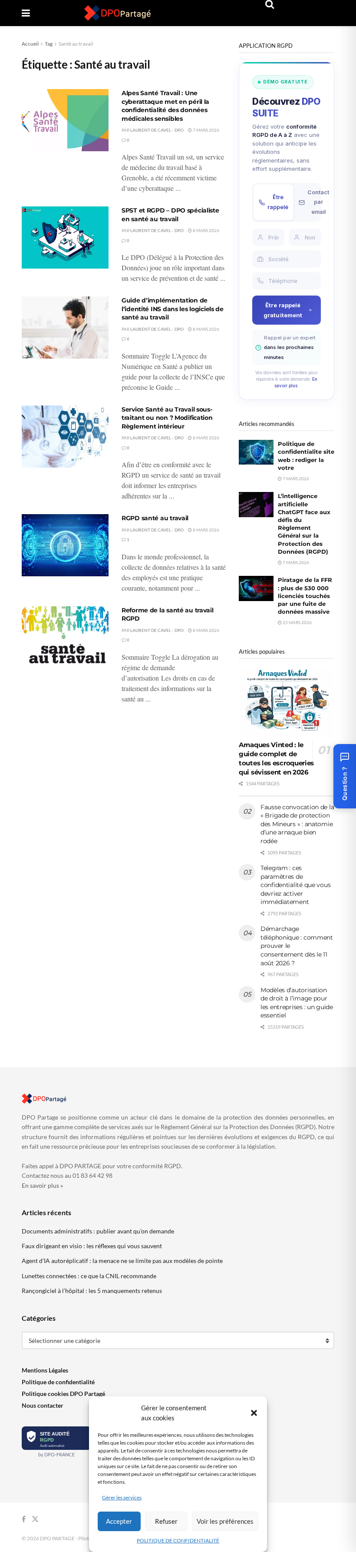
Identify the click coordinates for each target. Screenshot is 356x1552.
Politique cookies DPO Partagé (63, 1393)
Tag (49, 43)
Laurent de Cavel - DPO (157, 130)
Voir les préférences (225, 1521)
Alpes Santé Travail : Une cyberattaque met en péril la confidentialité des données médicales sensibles (165, 106)
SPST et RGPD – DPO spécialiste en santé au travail (170, 214)
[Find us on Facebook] (24, 1519)
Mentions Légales (45, 1370)
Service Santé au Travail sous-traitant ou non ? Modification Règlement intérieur (167, 417)
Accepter (119, 1521)
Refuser (166, 1521)
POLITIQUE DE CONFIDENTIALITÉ (178, 1540)
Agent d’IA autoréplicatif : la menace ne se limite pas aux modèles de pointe (122, 1260)
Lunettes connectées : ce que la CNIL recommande (89, 1275)
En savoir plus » (42, 1185)
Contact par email (318, 202)
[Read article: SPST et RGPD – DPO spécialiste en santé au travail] (65, 237)
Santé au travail (76, 43)
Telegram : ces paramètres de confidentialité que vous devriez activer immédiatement (295, 885)
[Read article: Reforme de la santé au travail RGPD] (65, 637)
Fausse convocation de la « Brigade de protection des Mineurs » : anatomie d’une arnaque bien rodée (297, 824)
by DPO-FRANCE (56, 1454)
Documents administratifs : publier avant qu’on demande (98, 1231)
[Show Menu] (26, 13)
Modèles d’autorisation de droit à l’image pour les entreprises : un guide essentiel (296, 1003)
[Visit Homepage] (117, 13)
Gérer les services (122, 1497)
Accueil (30, 43)
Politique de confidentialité (58, 1382)
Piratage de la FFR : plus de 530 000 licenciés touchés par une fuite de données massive (305, 595)
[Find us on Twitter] (35, 1519)
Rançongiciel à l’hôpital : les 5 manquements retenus (92, 1290)
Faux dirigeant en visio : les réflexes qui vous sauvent (92, 1246)
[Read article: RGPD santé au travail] (65, 545)
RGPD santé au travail (155, 518)
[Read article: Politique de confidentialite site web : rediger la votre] (256, 452)
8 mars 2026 (205, 230)
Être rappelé (277, 202)
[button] (254, 1413)
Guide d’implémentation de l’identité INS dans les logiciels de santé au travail (173, 308)
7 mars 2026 (205, 130)
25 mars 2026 (297, 622)
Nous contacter (42, 1405)
